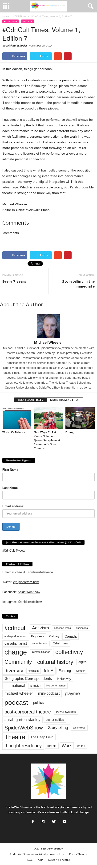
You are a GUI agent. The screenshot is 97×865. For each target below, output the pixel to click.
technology (79, 727)
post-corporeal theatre (27, 711)
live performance (55, 685)
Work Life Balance (13, 432)
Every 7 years (14, 281)
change (15, 652)
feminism (33, 670)
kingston (35, 685)
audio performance (15, 636)
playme (72, 693)
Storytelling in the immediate (78, 283)
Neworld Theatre (59, 859)
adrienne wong (62, 628)
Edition (27, 21)
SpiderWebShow (29, 592)
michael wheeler (18, 693)
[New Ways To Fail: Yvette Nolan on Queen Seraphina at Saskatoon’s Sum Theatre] (48, 418)
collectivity (69, 652)
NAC (29, 859)
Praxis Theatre (78, 854)
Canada (71, 636)
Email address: (13, 506)
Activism (40, 627)
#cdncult (15, 628)
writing (81, 746)
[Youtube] (64, 820)
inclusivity (64, 679)
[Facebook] (32, 820)
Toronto (52, 746)
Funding (65, 671)
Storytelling (58, 727)
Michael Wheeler (16, 45)
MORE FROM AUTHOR (65, 399)
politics (38, 703)
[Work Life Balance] (17, 418)
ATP (40, 859)
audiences (82, 628)
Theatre (14, 736)
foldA (48, 670)
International (14, 686)
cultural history (55, 662)
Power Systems (66, 711)
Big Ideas (37, 636)
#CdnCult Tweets (13, 550)
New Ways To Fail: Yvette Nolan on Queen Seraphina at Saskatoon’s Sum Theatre (47, 440)
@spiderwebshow (30, 602)
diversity (13, 670)
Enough (70, 432)
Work (67, 745)
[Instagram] (43, 820)
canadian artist (15, 643)
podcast (16, 702)
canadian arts (40, 643)
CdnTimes (60, 643)
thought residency (23, 745)
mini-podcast (49, 693)
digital (82, 662)
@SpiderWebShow (26, 582)
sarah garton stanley (22, 719)
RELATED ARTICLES (30, 399)
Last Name (10, 488)
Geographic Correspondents (28, 679)
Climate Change (41, 652)
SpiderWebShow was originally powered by (36, 854)
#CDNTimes (10, 21)
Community (18, 662)
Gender (80, 670)
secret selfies (55, 719)
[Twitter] (53, 820)
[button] (90, 6)
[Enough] (80, 418)
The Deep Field (41, 737)
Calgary (54, 636)
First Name (10, 469)
